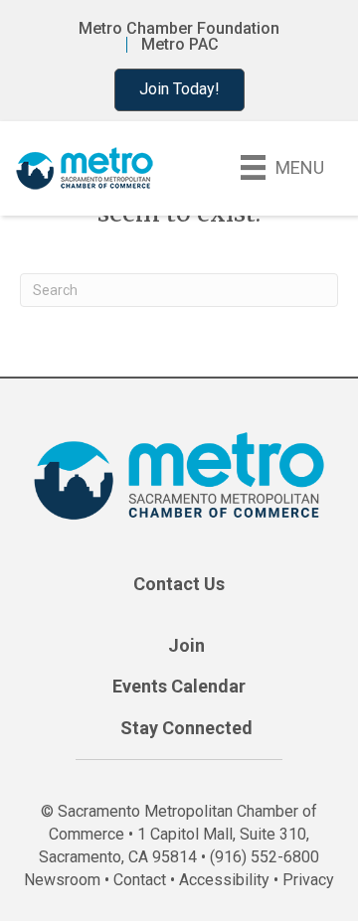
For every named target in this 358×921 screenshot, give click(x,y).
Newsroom (62, 879)
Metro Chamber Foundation (179, 29)
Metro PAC (180, 45)
